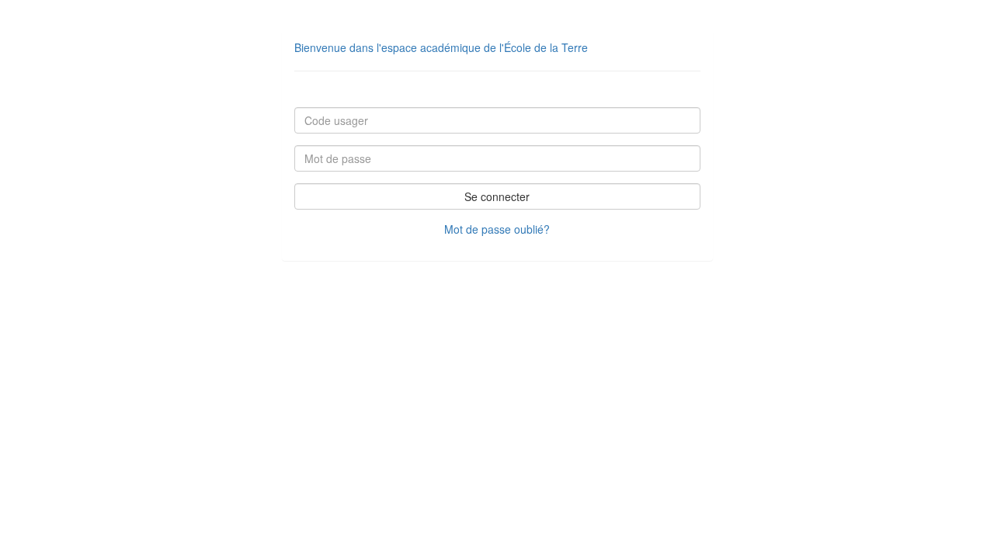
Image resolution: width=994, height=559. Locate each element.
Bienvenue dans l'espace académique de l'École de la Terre (441, 47)
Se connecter (497, 196)
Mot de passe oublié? (497, 229)
